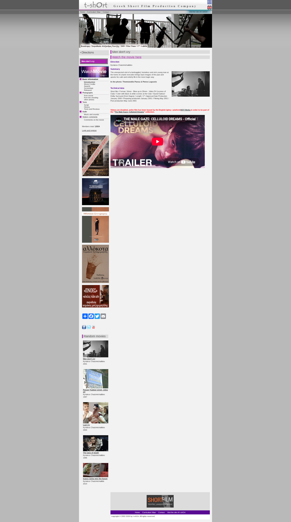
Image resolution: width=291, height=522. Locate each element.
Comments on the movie (94, 120)
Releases (88, 90)
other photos (89, 100)
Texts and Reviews (92, 109)
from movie (88, 96)
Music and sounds (91, 114)
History (87, 107)
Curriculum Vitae (94, 12)
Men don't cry (89, 359)
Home (82, 12)
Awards (87, 86)
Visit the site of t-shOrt (198, 12)
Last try (86, 425)
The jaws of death (91, 453)
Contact (106, 12)
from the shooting (91, 98)
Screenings (88, 88)
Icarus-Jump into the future (95, 479)
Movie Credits (89, 84)
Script (86, 105)
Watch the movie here (126, 57)
